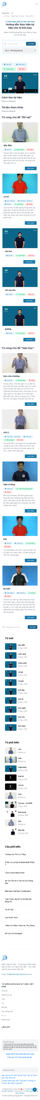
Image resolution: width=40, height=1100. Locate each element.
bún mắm (21, 726)
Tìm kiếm (31, 44)
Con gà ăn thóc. (11, 917)
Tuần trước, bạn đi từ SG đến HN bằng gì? (18, 900)
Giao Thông (10, 201)
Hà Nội (33, 593)
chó (19, 749)
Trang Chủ (5, 13)
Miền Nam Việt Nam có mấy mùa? (18, 891)
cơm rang (22, 654)
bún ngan (22, 708)
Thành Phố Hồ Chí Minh (25, 489)
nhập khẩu (22, 767)
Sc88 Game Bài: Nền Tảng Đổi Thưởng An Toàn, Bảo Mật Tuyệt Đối (19, 1082)
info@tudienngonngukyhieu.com (19, 974)
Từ (12, 13)
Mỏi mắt (21, 830)
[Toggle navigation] (36, 4)
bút (5, 539)
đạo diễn (21, 645)
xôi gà (20, 672)
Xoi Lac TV (13, 1057)
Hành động (10, 593)
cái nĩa (20, 785)
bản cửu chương (11, 376)
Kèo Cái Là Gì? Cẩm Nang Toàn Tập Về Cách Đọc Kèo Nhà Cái (19, 1076)
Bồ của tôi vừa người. (14, 933)
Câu (3, 999)
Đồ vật (8, 64)
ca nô (6, 196)
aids (20, 758)
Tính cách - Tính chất (13, 436)
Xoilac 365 (10, 1054)
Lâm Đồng (20, 204)
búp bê (21, 776)
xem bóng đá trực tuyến (24, 1054)
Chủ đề (4, 991)
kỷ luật (6, 588)
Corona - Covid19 (25, 803)
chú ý (6, 432)
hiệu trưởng (9, 484)
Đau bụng (22, 812)
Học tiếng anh (7, 1011)
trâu (20, 794)
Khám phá (6, 1020)
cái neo (8, 251)
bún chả (21, 717)
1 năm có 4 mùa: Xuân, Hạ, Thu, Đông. (20, 925)
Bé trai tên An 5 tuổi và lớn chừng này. (19, 882)
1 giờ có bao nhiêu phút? (15, 873)
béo (19, 821)
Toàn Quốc (10, 69)
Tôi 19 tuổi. (9, 910)
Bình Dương (20, 149)
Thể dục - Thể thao (26, 201)
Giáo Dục (22, 64)
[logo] (4, 957)
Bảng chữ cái (7, 995)
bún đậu (21, 690)
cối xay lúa (10, 290)
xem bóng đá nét (25, 1057)
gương (8, 329)
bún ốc (21, 699)
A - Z (4, 1016)
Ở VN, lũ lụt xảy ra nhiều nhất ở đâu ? (19, 863)
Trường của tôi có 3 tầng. (15, 854)
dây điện (7, 145)
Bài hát (4, 1007)
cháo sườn (22, 663)
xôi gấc (21, 681)
